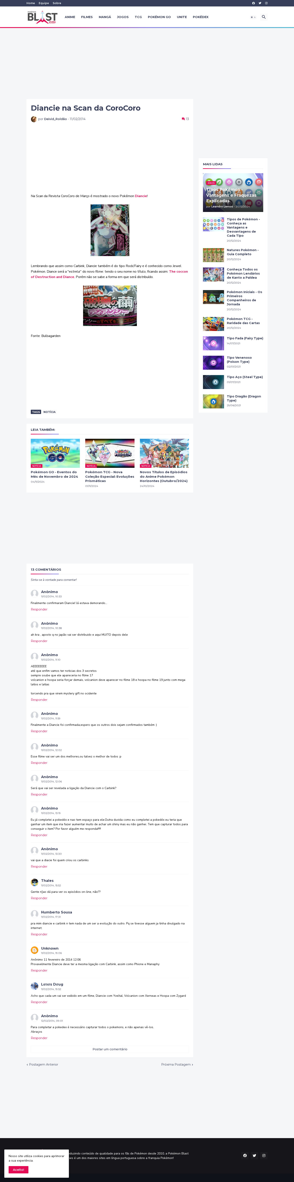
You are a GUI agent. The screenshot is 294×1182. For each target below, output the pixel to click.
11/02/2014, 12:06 (51, 781)
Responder (39, 609)
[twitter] (260, 3)
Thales (47, 881)
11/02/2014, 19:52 (51, 989)
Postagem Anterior (43, 1064)
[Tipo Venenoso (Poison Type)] (213, 363)
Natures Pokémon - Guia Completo (243, 252)
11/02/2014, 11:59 (50, 718)
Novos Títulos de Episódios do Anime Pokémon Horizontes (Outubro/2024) (163, 476)
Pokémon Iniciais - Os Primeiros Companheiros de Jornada (244, 298)
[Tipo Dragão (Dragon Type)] (213, 401)
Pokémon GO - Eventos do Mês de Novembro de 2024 (54, 474)
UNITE (182, 17)
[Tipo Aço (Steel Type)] (213, 382)
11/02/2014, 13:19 (51, 813)
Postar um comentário (110, 1049)
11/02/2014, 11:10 (50, 659)
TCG (138, 17)
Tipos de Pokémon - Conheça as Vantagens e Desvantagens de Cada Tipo (243, 227)
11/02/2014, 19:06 (51, 953)
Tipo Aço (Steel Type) (245, 377)
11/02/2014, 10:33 (51, 596)
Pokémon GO (159, 17)
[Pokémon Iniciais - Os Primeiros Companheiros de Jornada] (213, 297)
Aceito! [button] (18, 1170)
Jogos (123, 17)
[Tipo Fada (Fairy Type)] (213, 343)
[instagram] (266, 3)
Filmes (87, 17)
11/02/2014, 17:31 (51, 916)
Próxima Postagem (176, 1064)
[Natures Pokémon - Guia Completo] (213, 255)
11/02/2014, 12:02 (51, 750)
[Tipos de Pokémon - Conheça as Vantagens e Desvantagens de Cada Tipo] (213, 224)
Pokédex (201, 17)
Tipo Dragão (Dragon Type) (244, 398)
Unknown (50, 948)
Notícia (49, 412)
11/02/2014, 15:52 (51, 885)
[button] (253, 17)
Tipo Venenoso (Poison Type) (239, 360)
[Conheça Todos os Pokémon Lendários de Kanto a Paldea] (213, 274)
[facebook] (253, 3)
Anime (70, 17)
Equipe (44, 3)
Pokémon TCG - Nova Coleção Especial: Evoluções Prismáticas (109, 476)
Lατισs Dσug (52, 984)
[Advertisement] (147, 63)
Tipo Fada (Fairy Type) (245, 338)
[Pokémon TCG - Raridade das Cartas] (213, 324)
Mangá (105, 17)
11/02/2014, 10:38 (51, 628)
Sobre (57, 3)
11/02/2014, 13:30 (51, 853)
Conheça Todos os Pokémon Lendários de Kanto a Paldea (243, 273)
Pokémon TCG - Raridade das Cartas (243, 321)
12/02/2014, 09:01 (52, 1020)
